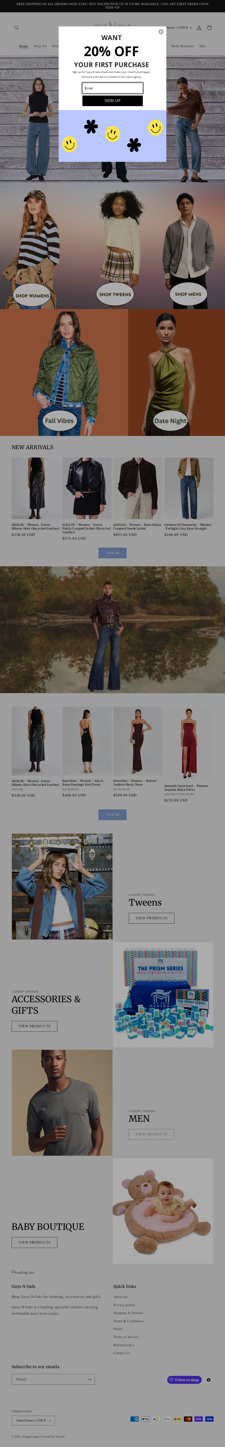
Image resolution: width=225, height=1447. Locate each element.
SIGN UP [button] (112, 100)
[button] (161, 31)
